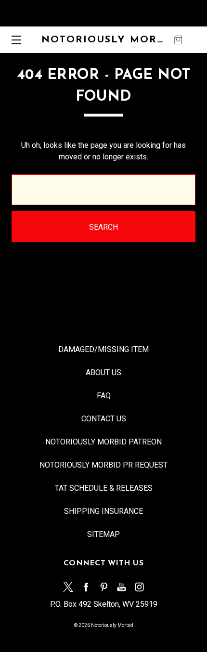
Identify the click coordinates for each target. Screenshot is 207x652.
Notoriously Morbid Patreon (103, 441)
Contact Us (103, 418)
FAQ (104, 395)
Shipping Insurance (103, 511)
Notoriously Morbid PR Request (103, 464)
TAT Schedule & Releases (104, 488)
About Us (103, 372)
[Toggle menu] (13, 39)
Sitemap (103, 534)
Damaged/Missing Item (103, 349)
